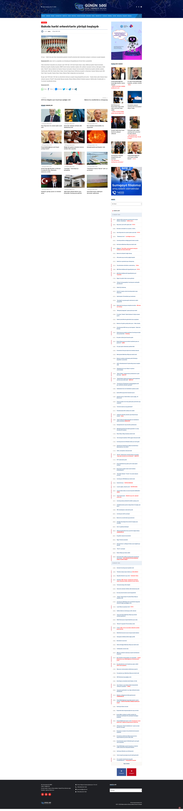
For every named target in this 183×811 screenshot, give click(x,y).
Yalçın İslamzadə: (127, 496)
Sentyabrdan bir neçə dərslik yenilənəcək (126, 424)
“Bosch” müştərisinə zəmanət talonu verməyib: (128, 455)
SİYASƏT (53, 15)
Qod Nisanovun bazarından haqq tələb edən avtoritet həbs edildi (117, 109)
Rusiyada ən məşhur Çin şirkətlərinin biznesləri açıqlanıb (128, 731)
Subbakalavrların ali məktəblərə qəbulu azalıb (128, 388)
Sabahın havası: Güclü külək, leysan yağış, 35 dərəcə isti (127, 397)
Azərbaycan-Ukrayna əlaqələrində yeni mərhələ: (117, 159)
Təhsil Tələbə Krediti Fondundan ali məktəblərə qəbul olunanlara (128, 420)
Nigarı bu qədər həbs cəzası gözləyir (125, 278)
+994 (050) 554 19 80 (82, 787)
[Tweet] (65, 89)
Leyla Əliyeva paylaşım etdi (125, 606)
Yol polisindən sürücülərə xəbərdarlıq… (128, 265)
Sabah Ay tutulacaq (121, 287)
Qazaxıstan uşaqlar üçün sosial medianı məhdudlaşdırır (126, 469)
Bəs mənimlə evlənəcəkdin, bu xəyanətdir (128, 659)
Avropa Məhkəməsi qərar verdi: (128, 721)
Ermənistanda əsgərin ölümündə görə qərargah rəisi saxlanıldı (128, 741)
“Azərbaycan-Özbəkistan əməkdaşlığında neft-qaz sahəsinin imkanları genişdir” (128, 384)
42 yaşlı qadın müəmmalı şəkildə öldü (125, 346)
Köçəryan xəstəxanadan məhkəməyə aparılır (127, 669)
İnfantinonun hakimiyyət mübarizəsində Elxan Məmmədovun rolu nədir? (127, 446)
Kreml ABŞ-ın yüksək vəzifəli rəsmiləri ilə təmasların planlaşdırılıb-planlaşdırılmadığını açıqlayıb (127, 716)
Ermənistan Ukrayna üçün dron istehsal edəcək (128, 350)
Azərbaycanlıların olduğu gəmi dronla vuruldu (127, 240)
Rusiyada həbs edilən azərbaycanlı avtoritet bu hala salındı (134, 134)
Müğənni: (127, 249)
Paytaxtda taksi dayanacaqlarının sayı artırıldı (128, 710)
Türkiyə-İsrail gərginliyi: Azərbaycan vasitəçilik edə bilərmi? (128, 283)
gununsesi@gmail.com (82, 789)
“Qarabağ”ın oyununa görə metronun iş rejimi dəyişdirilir (127, 301)
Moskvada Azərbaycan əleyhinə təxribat (129, 306)
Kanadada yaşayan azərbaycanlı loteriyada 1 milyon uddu (135, 106)
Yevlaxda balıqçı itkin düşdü (123, 584)
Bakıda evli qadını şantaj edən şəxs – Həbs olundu (128, 323)
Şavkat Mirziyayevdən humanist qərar (126, 392)
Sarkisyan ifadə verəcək (122, 706)
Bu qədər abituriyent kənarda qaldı (125, 337)
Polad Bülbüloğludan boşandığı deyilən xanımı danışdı (118, 85)
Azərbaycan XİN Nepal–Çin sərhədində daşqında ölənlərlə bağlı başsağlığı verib (128, 602)
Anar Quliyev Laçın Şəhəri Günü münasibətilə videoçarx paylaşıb (127, 685)
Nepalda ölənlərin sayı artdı (127, 575)
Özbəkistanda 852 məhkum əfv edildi (125, 410)
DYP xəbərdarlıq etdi (122, 459)
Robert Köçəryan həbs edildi (123, 552)
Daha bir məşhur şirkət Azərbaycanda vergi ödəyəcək (127, 292)
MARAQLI (130, 15)
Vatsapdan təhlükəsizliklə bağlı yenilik (126, 636)
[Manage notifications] (179, 808)
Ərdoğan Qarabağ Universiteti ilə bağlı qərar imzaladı (127, 522)
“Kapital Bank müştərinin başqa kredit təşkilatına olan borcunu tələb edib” (128, 379)
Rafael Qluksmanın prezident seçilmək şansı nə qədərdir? (128, 342)
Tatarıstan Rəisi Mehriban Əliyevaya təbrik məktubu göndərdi (127, 615)
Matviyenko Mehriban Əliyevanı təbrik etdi (127, 354)
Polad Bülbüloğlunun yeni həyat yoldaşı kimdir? (133, 157)
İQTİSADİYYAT (58, 15)
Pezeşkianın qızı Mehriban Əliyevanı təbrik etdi (128, 673)
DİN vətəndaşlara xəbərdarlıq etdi (125, 509)
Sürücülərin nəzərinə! (122, 640)
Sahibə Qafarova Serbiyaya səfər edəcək (126, 610)
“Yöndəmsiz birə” (126, 236)
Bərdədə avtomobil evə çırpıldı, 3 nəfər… (126, 228)
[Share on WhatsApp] (44, 89)
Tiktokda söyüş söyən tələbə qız (127, 571)
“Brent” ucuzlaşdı (121, 548)
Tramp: (128, 628)
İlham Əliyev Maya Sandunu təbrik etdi (126, 433)
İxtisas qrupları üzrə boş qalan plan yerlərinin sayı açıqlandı (129, 402)
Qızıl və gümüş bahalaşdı (123, 526)
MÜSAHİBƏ (88, 15)
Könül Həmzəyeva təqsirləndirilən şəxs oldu (127, 619)
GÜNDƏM (48, 15)
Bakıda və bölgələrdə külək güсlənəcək (126, 696)
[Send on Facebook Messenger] (58, 89)
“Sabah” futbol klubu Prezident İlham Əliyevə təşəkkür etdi (127, 597)
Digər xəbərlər (127, 763)
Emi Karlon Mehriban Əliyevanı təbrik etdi (126, 244)
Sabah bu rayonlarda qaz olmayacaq (125, 261)
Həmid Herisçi (125, 482)
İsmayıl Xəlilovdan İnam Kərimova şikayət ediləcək (117, 132)
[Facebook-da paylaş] (50, 89)
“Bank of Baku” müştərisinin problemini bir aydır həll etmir (128, 374)
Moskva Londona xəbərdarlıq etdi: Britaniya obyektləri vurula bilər (127, 359)
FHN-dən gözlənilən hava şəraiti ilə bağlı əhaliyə (128, 531)
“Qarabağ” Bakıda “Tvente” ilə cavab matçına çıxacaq (127, 474)
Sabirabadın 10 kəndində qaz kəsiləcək (126, 296)
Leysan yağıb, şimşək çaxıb (127, 486)
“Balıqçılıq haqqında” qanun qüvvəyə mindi (127, 310)
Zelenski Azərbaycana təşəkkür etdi (125, 567)
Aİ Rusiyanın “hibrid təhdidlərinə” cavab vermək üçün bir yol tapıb (128, 726)
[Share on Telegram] (71, 89)
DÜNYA (69, 15)
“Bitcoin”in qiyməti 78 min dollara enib (126, 623)
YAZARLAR (104, 15)
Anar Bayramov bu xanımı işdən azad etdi (128, 232)
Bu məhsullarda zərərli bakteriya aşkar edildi (128, 665)
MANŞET (43, 15)
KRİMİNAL (110, 15)
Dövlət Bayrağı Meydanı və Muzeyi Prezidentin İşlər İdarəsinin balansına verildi (51, 170)
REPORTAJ (74, 15)
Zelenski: (128, 580)
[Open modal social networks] (75, 89)
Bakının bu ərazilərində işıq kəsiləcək (125, 517)
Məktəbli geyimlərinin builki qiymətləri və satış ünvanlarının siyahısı (128, 429)
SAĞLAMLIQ (119, 15)
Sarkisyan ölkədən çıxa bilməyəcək (125, 751)
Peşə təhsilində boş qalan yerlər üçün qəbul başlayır (127, 464)
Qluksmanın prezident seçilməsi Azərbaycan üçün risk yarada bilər (128, 333)
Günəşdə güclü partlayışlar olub (96, 147)
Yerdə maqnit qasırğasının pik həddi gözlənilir (128, 755)
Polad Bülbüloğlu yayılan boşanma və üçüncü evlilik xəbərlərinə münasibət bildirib (127, 746)
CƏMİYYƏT (64, 15)
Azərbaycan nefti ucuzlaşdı (123, 513)
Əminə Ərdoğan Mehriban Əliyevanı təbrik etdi (128, 644)
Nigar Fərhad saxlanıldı (122, 539)
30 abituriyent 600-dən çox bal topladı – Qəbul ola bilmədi (128, 328)
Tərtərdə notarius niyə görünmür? (125, 406)
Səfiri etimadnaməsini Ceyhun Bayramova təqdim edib (128, 364)
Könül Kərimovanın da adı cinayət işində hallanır (128, 632)
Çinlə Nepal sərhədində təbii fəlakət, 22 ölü (127, 681)
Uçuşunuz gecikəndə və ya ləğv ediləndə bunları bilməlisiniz (128, 690)
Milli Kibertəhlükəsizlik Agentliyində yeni (128, 269)
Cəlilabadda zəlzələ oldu (122, 648)
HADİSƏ (114, 15)
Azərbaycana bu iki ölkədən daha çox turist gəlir (128, 441)
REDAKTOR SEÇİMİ (81, 15)
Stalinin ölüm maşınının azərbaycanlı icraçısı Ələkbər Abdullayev (127, 220)
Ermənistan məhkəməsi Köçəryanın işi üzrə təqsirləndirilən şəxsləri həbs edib (127, 736)
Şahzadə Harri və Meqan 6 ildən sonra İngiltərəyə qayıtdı (128, 544)
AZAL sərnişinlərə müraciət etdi (124, 450)
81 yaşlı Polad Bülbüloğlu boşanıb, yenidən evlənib (135, 83)
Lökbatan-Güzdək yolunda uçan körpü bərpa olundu (127, 415)
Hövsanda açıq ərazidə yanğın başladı (126, 257)
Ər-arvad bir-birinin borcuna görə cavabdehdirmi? (126, 760)
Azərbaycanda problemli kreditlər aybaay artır (128, 500)
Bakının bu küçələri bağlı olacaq (124, 253)
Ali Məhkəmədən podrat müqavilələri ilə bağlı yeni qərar (128, 505)
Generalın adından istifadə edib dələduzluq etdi (128, 588)
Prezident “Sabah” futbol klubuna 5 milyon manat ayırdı (128, 315)
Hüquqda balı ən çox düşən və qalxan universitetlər (125, 369)
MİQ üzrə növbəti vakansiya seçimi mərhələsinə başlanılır (128, 653)
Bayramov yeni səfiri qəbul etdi (126, 224)
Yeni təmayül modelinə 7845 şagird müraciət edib (128, 437)
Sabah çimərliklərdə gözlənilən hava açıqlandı (128, 319)
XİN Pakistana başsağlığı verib (124, 677)
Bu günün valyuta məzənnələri (124, 535)
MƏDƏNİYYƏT (99, 15)
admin (49, 31)
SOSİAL (93, 15)
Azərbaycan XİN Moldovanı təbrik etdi (126, 478)
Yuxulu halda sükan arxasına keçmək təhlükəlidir (128, 491)
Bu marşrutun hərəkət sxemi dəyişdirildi (126, 592)
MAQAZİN (125, 15)
